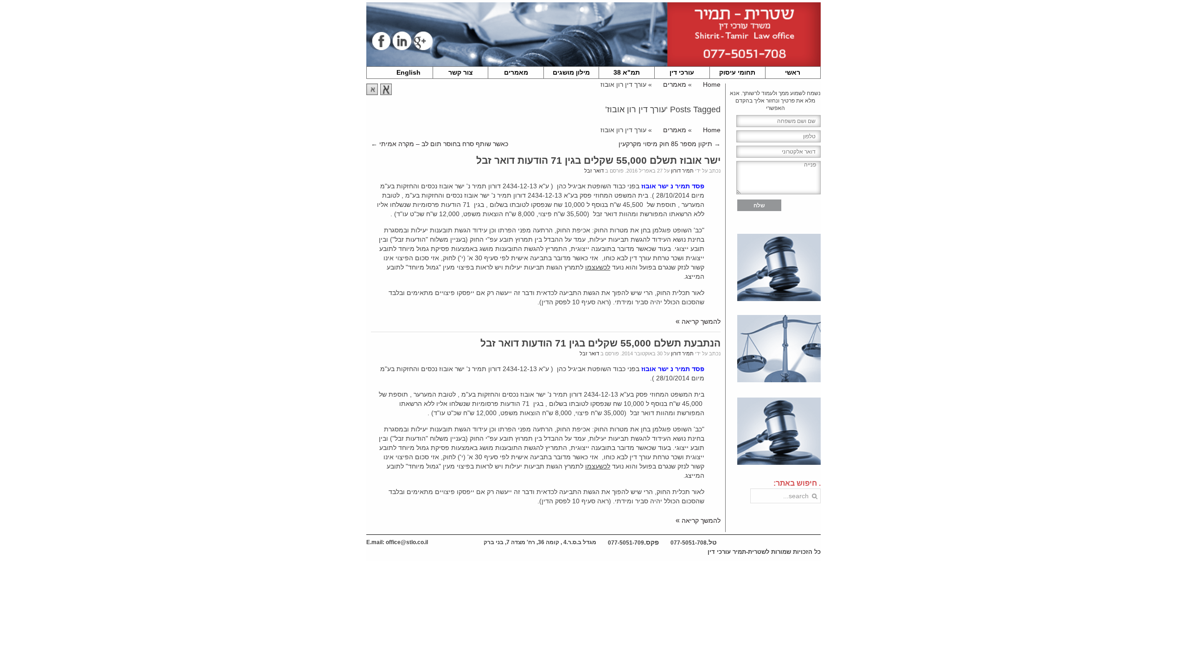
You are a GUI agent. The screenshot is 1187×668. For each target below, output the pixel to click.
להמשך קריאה (701, 321)
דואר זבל (594, 170)
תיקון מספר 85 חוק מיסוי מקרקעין (665, 144)
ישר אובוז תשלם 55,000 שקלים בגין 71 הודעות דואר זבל (598, 160)
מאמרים (674, 84)
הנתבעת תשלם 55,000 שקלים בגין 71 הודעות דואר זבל (600, 343)
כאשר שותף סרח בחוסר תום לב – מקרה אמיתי (443, 144)
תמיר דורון (682, 170)
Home (712, 84)
